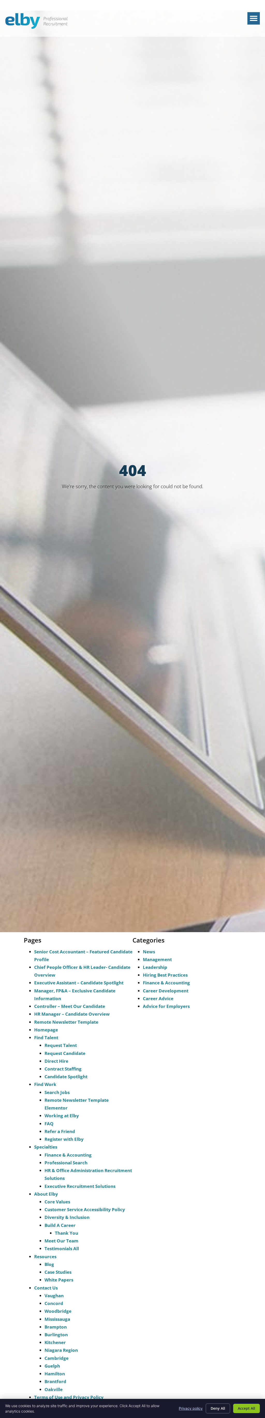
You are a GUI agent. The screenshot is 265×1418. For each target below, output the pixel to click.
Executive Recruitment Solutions (80, 1186)
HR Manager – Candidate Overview (72, 1014)
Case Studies (58, 1272)
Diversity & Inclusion (67, 1217)
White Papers (59, 1280)
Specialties (45, 1147)
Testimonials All (62, 1248)
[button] (253, 18)
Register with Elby (64, 1139)
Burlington (56, 1335)
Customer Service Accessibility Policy (85, 1209)
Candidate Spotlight (66, 1077)
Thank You (66, 1233)
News (149, 952)
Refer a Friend (60, 1131)
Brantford (55, 1381)
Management (157, 959)
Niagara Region (61, 1350)
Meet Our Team (61, 1241)
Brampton (56, 1327)
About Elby (46, 1194)
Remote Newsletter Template (66, 1022)
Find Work (45, 1084)
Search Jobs (57, 1092)
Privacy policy (191, 1408)
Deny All (218, 1408)
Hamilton (55, 1374)
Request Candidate (65, 1053)
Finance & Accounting (68, 1155)
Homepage (46, 1030)
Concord (54, 1303)
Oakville (54, 1389)
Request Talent (61, 1045)
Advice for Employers (166, 1006)
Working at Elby (62, 1116)
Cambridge (57, 1358)
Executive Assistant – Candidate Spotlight (78, 983)
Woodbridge (58, 1311)
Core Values (57, 1202)
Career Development (165, 991)
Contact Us (46, 1288)
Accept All (246, 1408)
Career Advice (158, 998)
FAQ (49, 1124)
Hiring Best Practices (165, 975)
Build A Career (60, 1225)
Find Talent (46, 1037)
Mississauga (57, 1319)
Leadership (155, 967)
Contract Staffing (63, 1069)
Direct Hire (56, 1061)
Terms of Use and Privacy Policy (69, 1397)
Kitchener (55, 1342)
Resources (45, 1256)
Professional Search (66, 1163)
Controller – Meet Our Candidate (69, 1006)
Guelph (52, 1366)
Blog (49, 1264)
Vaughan (54, 1296)
